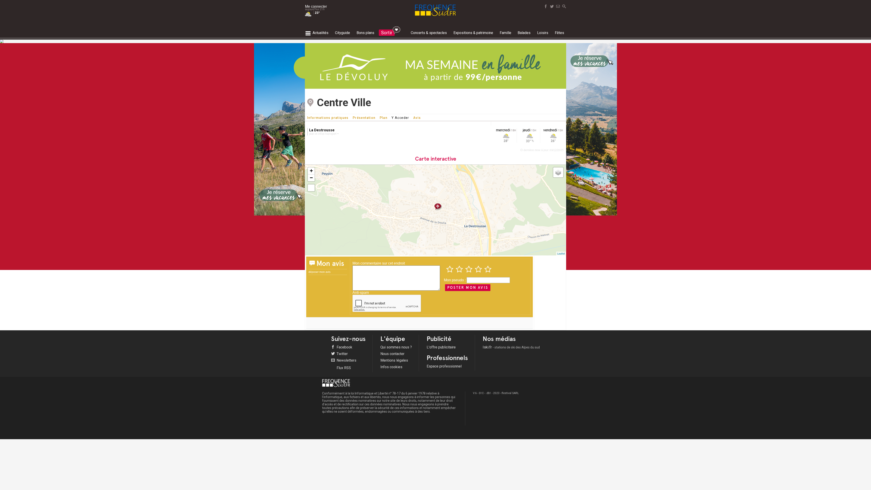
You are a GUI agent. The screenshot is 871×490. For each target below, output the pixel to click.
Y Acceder (400, 118)
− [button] (311, 178)
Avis (417, 118)
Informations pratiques (328, 118)
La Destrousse (322, 130)
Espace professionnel (444, 366)
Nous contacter (392, 354)
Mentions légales (394, 360)
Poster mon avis (467, 287)
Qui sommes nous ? (396, 347)
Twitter (342, 354)
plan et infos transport (323, 133)
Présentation (364, 118)
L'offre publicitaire (441, 347)
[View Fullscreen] (311, 187)
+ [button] (311, 171)
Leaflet (561, 253)
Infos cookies (391, 367)
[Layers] (558, 172)
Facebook (344, 347)
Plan (384, 118)
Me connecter (316, 6)
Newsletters (346, 360)
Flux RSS (343, 368)
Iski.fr (511, 347)
